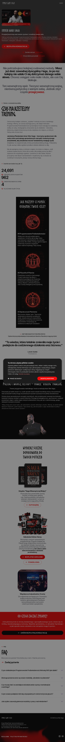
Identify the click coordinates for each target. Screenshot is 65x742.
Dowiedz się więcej (24, 374)
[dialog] (32, 371)
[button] (15, 378)
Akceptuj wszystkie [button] (47, 378)
